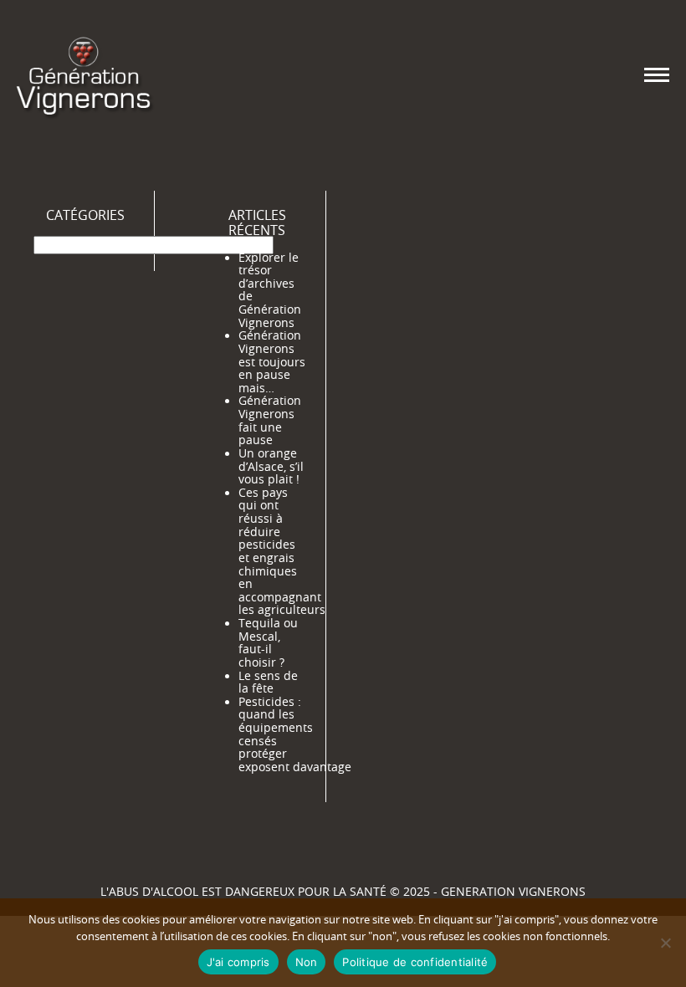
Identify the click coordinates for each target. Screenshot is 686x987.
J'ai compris (238, 962)
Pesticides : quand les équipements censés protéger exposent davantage (294, 734)
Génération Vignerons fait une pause (269, 420)
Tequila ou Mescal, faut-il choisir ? (268, 643)
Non (306, 962)
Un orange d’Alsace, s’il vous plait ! (271, 466)
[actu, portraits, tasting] (83, 74)
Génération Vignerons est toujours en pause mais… (271, 362)
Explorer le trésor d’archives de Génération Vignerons (269, 290)
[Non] (665, 942)
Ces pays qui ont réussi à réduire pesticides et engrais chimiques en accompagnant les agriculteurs (281, 551)
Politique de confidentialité (415, 962)
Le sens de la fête (268, 682)
